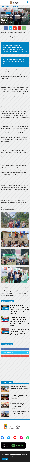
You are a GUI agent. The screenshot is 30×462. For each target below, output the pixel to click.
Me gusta (25, 349)
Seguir (26, 352)
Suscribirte (25, 356)
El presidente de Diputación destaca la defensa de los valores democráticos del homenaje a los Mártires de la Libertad (19, 321)
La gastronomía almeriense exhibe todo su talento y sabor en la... (19, 388)
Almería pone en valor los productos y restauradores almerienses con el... (17, 405)
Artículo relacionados (7, 301)
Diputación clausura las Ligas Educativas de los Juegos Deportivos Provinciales (22, 292)
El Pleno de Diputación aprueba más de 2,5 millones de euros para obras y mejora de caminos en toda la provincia (19, 309)
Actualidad (8, 13)
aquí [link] (12, 456)
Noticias (3, 13)
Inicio (2, 6)
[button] (27, 2)
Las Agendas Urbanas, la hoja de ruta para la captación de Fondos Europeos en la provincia (7, 292)
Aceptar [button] (5, 459)
